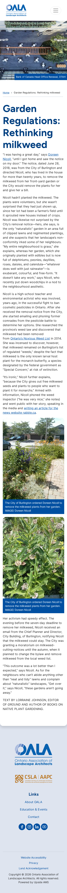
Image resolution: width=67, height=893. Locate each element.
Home (6, 92)
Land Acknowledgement (33, 868)
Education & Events (33, 809)
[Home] (16, 10)
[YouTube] (44, 826)
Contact (33, 817)
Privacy (33, 862)
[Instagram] (29, 826)
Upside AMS (41, 882)
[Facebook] (22, 826)
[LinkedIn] (37, 826)
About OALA (33, 802)
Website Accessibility (33, 857)
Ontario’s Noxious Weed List (30, 338)
